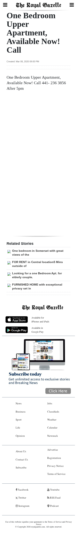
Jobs (49, 403)
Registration (54, 458)
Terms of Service (56, 474)
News (19, 403)
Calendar (52, 427)
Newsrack (52, 436)
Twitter (22, 497)
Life (18, 427)
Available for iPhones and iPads (40, 319)
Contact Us (22, 459)
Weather (51, 419)
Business (20, 411)
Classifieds (53, 411)
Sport (19, 419)
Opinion (20, 436)
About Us (21, 451)
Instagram (23, 506)
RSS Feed (55, 497)
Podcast (54, 506)
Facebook (23, 489)
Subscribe (21, 467)
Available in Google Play (37, 329)
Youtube (54, 489)
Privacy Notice (55, 466)
